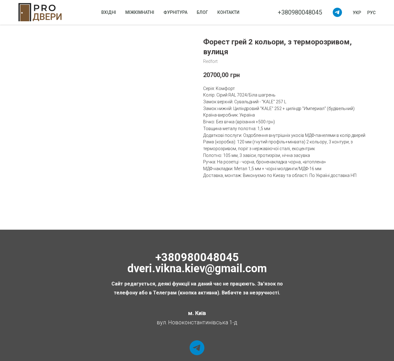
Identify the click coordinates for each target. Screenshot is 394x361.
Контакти (228, 12)
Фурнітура (175, 12)
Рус (371, 12)
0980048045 (206, 257)
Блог (202, 12)
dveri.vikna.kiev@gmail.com (197, 268)
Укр (357, 12)
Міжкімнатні (139, 12)
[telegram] (337, 12)
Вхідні (108, 12)
